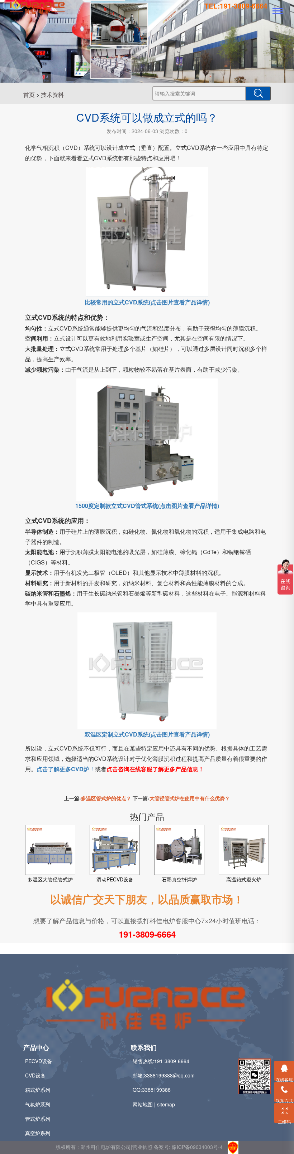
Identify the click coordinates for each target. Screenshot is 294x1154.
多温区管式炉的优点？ (106, 798)
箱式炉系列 (37, 1089)
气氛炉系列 (37, 1104)
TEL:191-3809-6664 (235, 6)
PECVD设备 (38, 1061)
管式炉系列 (37, 1118)
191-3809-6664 (147, 934)
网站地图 (143, 1104)
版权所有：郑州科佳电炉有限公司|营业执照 (105, 1146)
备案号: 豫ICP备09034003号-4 (188, 1146)
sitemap (166, 1104)
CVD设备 (35, 1075)
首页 (29, 95)
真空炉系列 (37, 1132)
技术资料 (52, 95)
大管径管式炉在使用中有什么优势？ (190, 798)
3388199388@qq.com (169, 1075)
